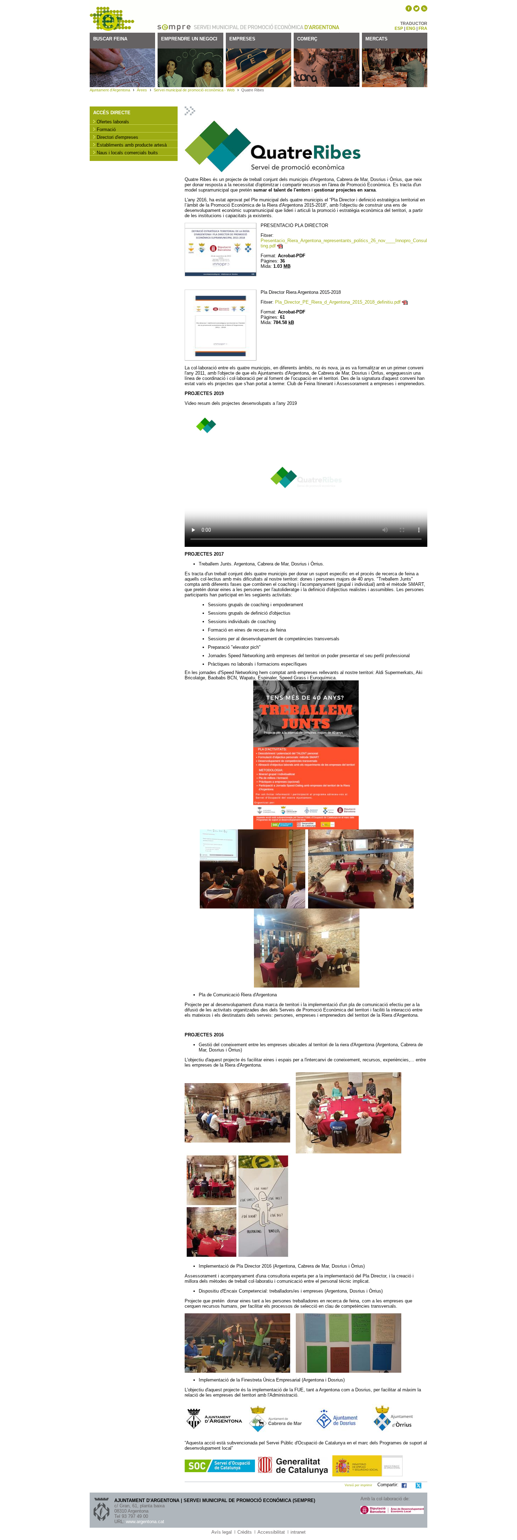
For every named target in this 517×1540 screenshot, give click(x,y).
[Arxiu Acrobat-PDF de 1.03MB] (220, 249)
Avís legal (221, 1532)
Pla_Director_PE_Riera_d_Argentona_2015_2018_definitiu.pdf (338, 302)
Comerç (307, 38)
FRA (423, 28)
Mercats (376, 38)
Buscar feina (110, 38)
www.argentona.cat (145, 1521)
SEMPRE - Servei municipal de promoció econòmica (112, 19)
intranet (298, 1532)
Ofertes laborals (113, 121)
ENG (410, 28)
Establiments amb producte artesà (132, 145)
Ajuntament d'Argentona (321, 27)
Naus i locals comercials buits (127, 152)
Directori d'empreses (117, 137)
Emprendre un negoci (189, 38)
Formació (106, 129)
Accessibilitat (271, 1532)
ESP (399, 28)
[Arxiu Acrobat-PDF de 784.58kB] (220, 324)
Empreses (242, 38)
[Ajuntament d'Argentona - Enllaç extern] (275, 1418)
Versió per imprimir (358, 1485)
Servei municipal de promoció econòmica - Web (194, 90)
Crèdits (244, 1532)
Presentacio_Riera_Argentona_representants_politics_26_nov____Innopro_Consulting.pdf (344, 243)
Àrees (142, 90)
